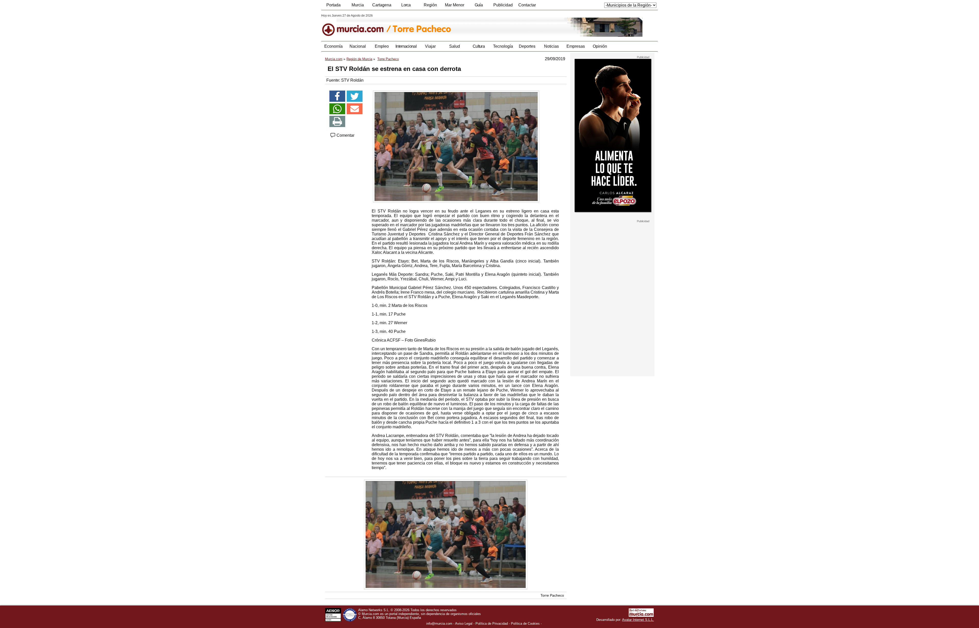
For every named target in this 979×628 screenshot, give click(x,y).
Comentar (345, 135)
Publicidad (503, 5)
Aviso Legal (463, 623)
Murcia (358, 5)
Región (430, 5)
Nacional (358, 46)
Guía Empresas (478, 6)
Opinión (600, 46)
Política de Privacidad (491, 623)
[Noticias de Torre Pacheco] (445, 25)
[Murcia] (356, 25)
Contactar (527, 5)
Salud (454, 46)
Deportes (527, 46)
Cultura (479, 46)
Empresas (575, 46)
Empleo (382, 46)
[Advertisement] (612, 299)
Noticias (551, 46)
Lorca (406, 5)
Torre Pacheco (552, 595)
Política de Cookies (525, 623)
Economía (333, 46)
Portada (333, 5)
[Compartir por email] (355, 109)
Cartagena (381, 5)
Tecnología (503, 46)
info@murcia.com (439, 623)
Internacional (406, 46)
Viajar (430, 46)
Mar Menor (454, 5)
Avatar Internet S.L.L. (638, 620)
